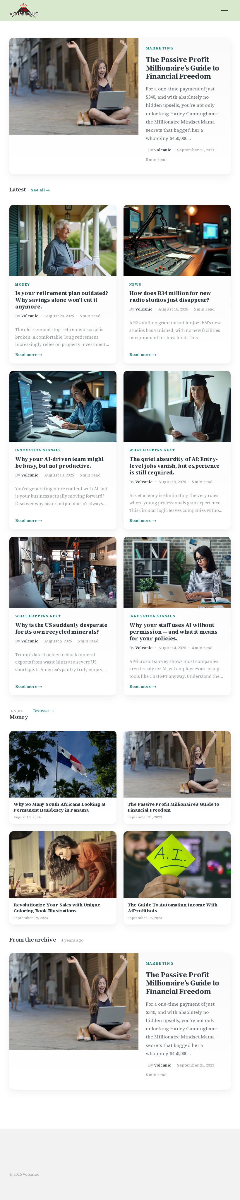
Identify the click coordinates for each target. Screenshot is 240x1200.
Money (22, 284)
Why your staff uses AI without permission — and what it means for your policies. (173, 631)
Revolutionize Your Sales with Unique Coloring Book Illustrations (56, 907)
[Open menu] (225, 10)
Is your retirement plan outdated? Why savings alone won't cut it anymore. (61, 299)
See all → (40, 190)
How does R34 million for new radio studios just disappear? (170, 296)
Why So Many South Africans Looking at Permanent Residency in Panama (59, 807)
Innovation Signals (38, 450)
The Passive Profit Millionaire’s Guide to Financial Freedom (183, 68)
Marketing (160, 48)
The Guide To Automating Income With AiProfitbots (172, 907)
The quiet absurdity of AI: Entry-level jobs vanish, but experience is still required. (174, 465)
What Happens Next (152, 450)
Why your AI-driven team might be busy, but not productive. (59, 462)
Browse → (43, 711)
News (135, 284)
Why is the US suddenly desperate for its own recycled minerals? (61, 628)
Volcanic (162, 150)
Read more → (28, 354)
